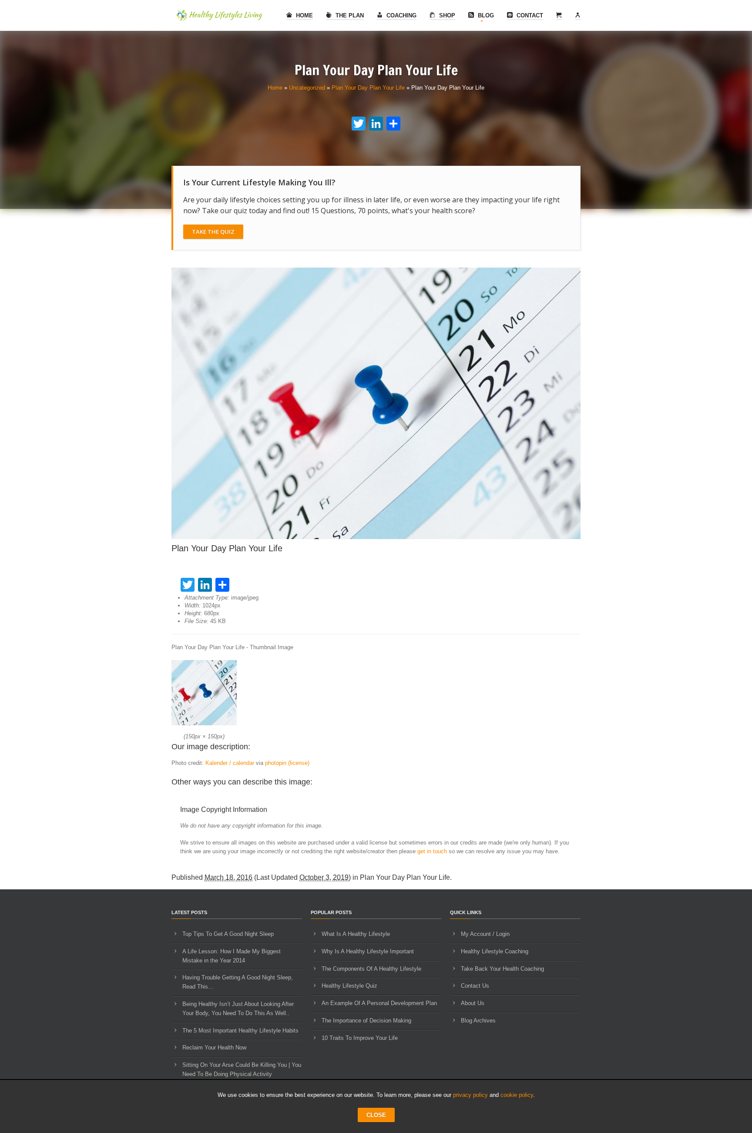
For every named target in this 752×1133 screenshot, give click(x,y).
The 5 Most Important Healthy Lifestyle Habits (240, 1030)
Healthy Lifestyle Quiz (349, 985)
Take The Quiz (213, 231)
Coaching (400, 15)
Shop (446, 15)
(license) (298, 763)
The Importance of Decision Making (366, 1020)
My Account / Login (485, 934)
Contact (529, 15)
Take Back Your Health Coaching (502, 968)
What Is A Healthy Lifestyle (356, 934)
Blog (485, 15)
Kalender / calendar (229, 763)
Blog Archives (478, 1020)
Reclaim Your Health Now (214, 1047)
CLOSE (376, 1115)
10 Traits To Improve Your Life (360, 1038)
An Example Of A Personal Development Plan (379, 1003)
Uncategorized (307, 87)
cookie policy (516, 1095)
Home (303, 15)
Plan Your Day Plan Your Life (368, 87)
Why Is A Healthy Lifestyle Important (368, 951)
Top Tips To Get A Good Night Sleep (228, 934)
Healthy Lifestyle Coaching (494, 951)
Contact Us (475, 985)
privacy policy (470, 1095)
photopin (275, 763)
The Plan (349, 15)
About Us (472, 1003)
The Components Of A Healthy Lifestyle (371, 968)
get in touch (432, 851)
